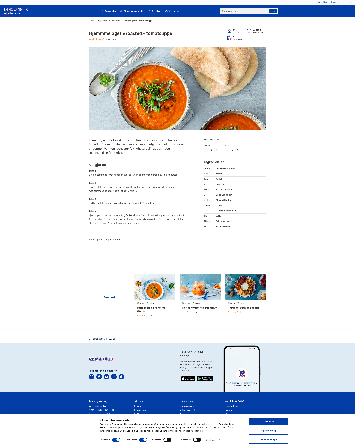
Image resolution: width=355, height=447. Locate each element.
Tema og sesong (98, 401)
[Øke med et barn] (237, 150)
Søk (273, 11)
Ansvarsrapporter (187, 406)
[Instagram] (91, 376)
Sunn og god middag (97, 406)
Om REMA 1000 (234, 401)
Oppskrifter (102, 21)
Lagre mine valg (268, 430)
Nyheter (137, 406)
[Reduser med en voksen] (206, 150)
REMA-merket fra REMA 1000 (101, 410)
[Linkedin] (114, 376)
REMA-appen (140, 410)
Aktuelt (138, 401)
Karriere (228, 410)
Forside (91, 21)
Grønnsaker (115, 21)
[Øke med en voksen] (216, 150)
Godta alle (269, 421)
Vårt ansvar (186, 401)
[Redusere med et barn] (227, 150)
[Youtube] (106, 376)
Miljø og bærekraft (187, 410)
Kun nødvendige (269, 439)
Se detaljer (211, 440)
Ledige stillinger (231, 406)
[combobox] (249, 11)
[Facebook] (99, 376)
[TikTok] (121, 376)
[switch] (143, 440)
